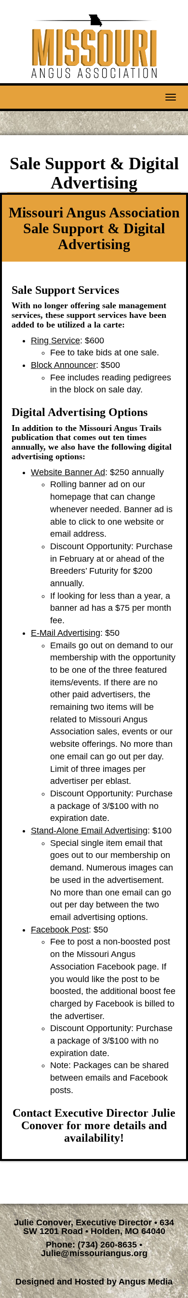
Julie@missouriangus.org (94, 1253)
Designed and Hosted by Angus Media (94, 1281)
